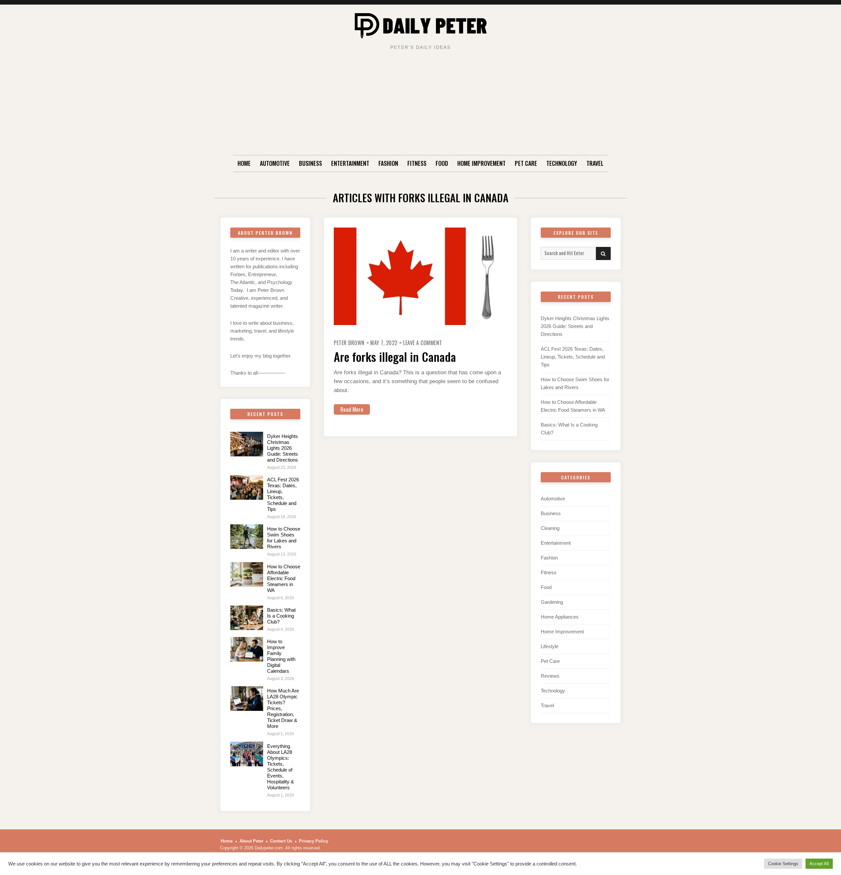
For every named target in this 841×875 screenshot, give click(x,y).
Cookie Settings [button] (783, 863)
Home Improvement (481, 163)
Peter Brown (349, 343)
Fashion (388, 163)
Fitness (416, 163)
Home (244, 163)
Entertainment (350, 163)
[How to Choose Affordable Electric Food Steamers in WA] (246, 574)
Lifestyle (549, 646)
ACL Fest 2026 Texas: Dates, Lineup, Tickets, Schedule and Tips (283, 494)
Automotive (275, 163)
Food (442, 163)
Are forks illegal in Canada (395, 356)
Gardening (552, 602)
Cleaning (550, 528)
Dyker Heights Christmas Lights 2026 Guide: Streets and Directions (282, 448)
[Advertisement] (420, 106)
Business (310, 163)
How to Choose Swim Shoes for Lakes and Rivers (283, 537)
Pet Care (526, 163)
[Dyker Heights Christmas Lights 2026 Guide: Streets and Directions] (246, 444)
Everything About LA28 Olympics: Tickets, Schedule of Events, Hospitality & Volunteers (280, 766)
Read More (351, 409)
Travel (594, 163)
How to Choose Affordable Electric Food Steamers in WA (283, 578)
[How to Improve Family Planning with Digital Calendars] (246, 649)
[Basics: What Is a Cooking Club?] (246, 617)
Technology (561, 163)
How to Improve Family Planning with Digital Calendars (281, 656)
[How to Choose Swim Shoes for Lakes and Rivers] (246, 536)
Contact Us (281, 841)
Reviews (550, 676)
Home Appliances (560, 617)
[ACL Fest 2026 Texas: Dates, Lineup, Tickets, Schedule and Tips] (246, 487)
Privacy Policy (313, 841)
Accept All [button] (819, 863)
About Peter (251, 841)
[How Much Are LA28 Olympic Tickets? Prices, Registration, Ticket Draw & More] (246, 698)
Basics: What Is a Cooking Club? (281, 615)
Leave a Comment (422, 343)
